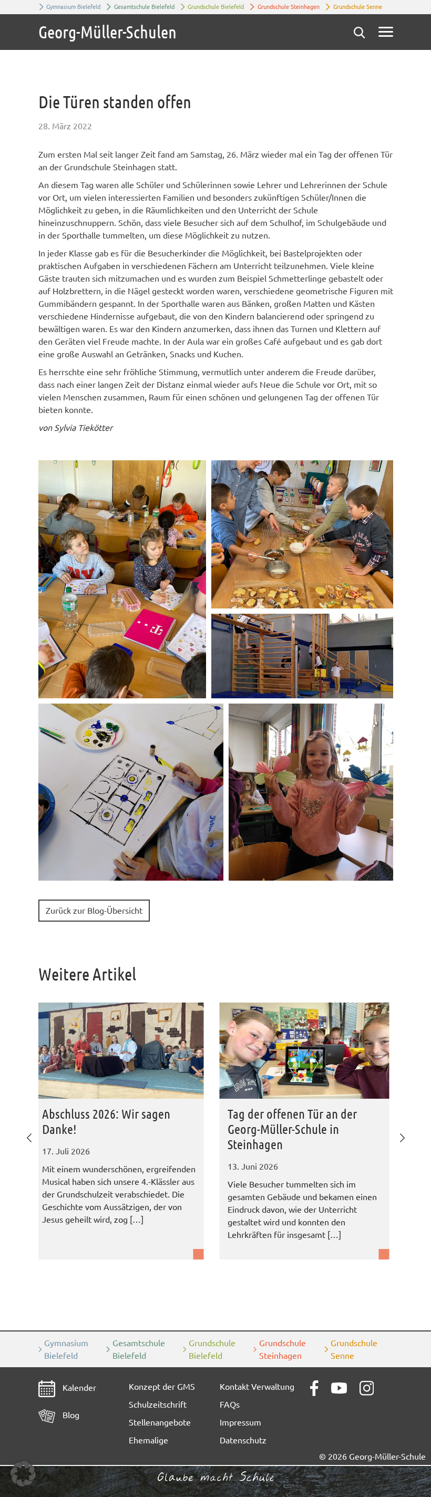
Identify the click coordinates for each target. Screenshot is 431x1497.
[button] (122, 579)
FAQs (230, 1404)
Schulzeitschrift (158, 1404)
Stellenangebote (160, 1422)
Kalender (78, 1387)
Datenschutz (243, 1440)
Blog (69, 1415)
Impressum (240, 1422)
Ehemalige (148, 1440)
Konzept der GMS (162, 1386)
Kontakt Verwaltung (257, 1386)
